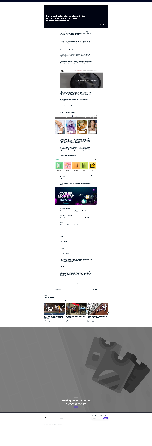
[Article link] (54, 312)
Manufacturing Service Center (49, 424)
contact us (61, 418)
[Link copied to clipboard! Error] (100, 25)
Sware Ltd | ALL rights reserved (58, 424)
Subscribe (105, 418)
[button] (108, 312)
